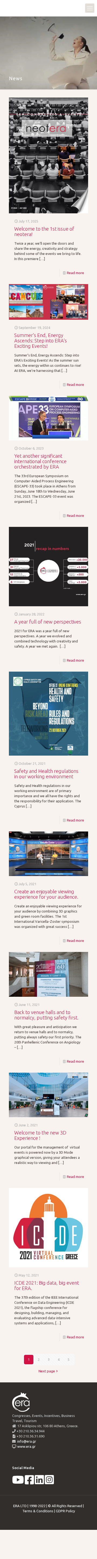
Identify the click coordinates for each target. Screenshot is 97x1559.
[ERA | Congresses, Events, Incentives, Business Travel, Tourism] (9, 8)
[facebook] (29, 1482)
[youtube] (18, 1482)
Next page (47, 1371)
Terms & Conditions (37, 1511)
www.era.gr (26, 1446)
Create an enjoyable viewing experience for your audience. (46, 894)
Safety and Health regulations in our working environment (46, 773)
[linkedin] (39, 1482)
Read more (75, 273)
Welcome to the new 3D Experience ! (40, 1135)
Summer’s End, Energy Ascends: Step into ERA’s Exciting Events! (40, 340)
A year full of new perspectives (47, 621)
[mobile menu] (89, 8)
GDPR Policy (65, 1511)
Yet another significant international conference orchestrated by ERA (40, 461)
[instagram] (49, 1482)
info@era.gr (26, 1441)
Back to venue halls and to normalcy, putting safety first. (46, 1014)
